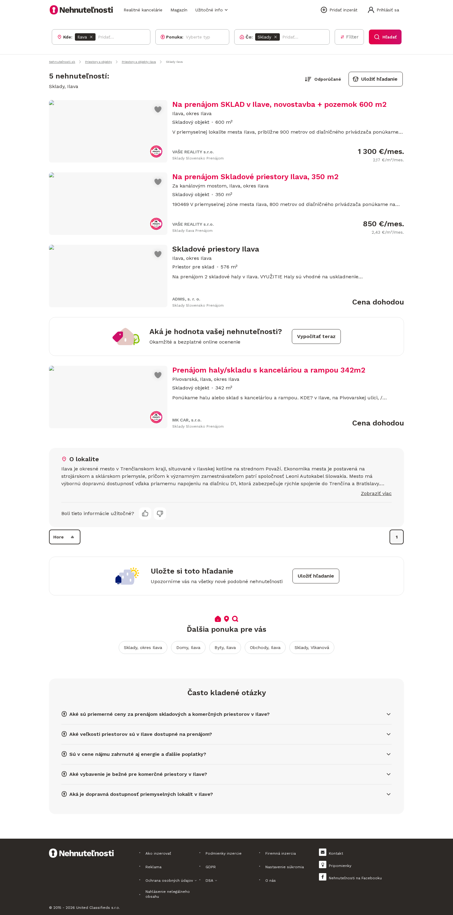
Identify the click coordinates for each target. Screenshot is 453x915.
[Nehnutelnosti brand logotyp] (81, 9)
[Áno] (145, 513)
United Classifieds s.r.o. (98, 907)
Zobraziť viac (376, 493)
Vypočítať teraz (316, 336)
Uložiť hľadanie (379, 79)
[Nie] (160, 513)
